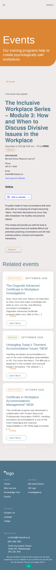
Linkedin (8, 517)
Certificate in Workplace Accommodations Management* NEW (22, 400)
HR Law (32, 488)
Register (12, 249)
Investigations (34, 492)
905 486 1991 (14, 541)
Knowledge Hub (12, 492)
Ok (28, 566)
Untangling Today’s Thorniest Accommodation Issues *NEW (27, 346)
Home (7, 484)
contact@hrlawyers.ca (19, 537)
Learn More (15, 323)
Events (7, 496)
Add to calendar (19, 197)
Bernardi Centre (36, 484)
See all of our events (15, 446)
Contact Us (9, 512)
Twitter (7, 521)
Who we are (10, 488)
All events (10, 81)
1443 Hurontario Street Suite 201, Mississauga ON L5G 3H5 (19, 549)
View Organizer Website (15, 178)
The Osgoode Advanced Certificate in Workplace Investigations (22, 289)
